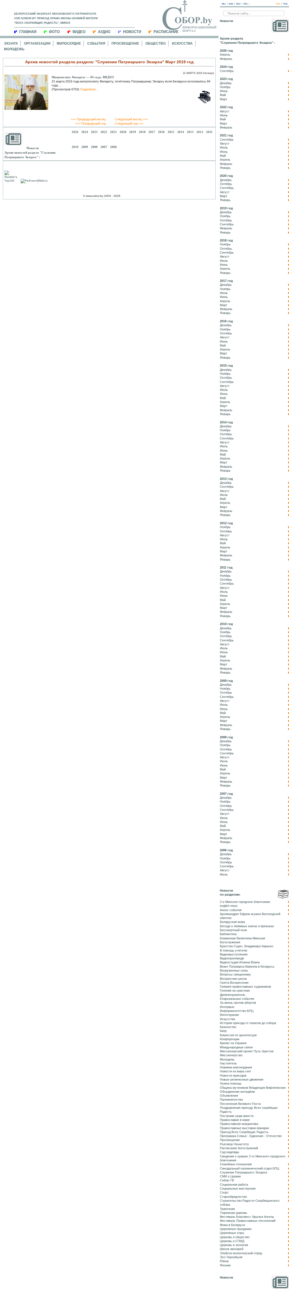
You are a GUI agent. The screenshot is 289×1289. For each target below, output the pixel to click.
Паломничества (231, 1099)
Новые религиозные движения (241, 1079)
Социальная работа (234, 1184)
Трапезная (227, 1208)
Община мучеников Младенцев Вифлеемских (253, 1087)
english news (229, 905)
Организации (37, 43)
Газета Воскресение (234, 982)
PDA (285, 4)
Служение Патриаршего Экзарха (243, 1172)
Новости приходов (233, 1075)
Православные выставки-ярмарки (244, 1128)
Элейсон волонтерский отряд (241, 1253)
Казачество (228, 1027)
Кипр (223, 1031)
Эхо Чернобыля (231, 1257)
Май (223, 95)
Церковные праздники (235, 1229)
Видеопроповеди (232, 958)
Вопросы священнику (235, 974)
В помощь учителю (233, 950)
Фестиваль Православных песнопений (247, 1220)
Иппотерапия (229, 1014)
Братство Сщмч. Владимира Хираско (246, 946)
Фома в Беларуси (232, 1225)
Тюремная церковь (233, 1212)
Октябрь (226, 184)
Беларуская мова (232, 922)
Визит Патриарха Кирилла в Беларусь (247, 966)
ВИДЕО (79, 32)
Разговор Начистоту (234, 1144)
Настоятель (228, 1063)
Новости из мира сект (235, 1071)
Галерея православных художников (245, 986)
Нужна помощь (231, 1083)
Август (224, 111)
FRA (246, 4)
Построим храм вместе (237, 1116)
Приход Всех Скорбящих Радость (244, 1132)
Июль (224, 147)
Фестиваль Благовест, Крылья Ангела (247, 1216)
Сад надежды (229, 1152)
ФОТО (54, 32)
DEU (238, 4)
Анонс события (231, 910)
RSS (278, 4)
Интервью (227, 1007)
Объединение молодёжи (237, 1091)
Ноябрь (225, 87)
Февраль (226, 58)
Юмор (224, 1261)
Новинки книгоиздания (236, 1067)
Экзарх (11, 43)
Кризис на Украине (233, 1043)
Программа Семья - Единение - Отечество (251, 1136)
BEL (224, 4)
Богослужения (230, 942)
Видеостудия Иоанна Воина (240, 962)
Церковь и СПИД (232, 1241)
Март (223, 99)
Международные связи (236, 1047)
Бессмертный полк (233, 930)
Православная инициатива (239, 1123)
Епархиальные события (237, 998)
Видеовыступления (234, 954)
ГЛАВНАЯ (27, 32)
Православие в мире (235, 1120)
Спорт (224, 1192)
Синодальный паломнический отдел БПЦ (249, 1168)
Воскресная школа (233, 978)
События (96, 43)
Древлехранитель (232, 994)
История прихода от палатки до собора (248, 1023)
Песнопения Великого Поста (240, 1103)
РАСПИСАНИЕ (166, 32)
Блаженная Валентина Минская (242, 938)
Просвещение (125, 43)
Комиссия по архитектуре (238, 1035)
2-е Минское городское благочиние (245, 901)
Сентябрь (227, 71)
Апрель (225, 54)
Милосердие (69, 43)
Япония (225, 1265)
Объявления (229, 1095)
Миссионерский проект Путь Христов (246, 1051)
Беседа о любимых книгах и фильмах (247, 926)
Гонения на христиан (235, 990)
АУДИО (104, 32)
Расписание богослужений (239, 1148)
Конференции (229, 1039)
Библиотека (228, 934)
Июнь (224, 91)
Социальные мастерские (238, 1188)
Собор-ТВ (227, 1180)
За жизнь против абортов (238, 1002)
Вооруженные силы (234, 970)
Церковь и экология (234, 1245)
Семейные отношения (236, 1164)
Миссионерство (231, 1055)
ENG (231, 4)
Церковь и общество (234, 1237)
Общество (155, 43)
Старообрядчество (233, 1196)
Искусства (182, 43)
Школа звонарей (231, 1249)
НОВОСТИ (132, 32)
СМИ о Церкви (230, 1176)
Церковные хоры (232, 1232)
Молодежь (14, 49)
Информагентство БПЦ (236, 1011)
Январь (225, 167)
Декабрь (226, 83)
